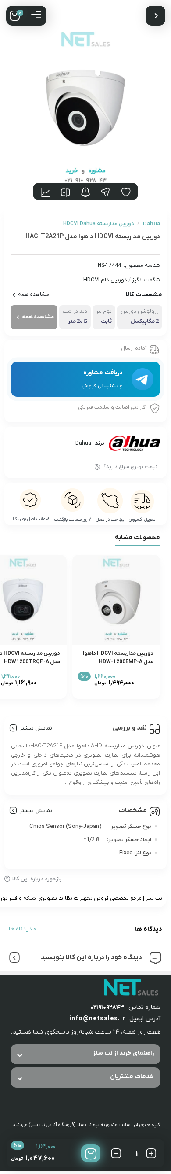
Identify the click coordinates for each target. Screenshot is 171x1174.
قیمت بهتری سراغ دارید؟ (130, 466)
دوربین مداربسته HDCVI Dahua (98, 223)
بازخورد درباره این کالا (37, 878)
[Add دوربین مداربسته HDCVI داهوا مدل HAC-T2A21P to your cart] (90, 1153)
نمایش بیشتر (36, 728)
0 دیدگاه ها (22, 929)
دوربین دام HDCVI (105, 280)
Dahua (83, 443)
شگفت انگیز (146, 280)
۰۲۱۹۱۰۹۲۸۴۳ (107, 1007)
